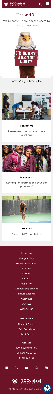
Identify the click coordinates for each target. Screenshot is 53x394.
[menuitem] (7, 368)
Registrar (26, 283)
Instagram (36, 368)
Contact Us (26, 125)
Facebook (7, 368)
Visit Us (26, 268)
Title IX (26, 303)
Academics (26, 177)
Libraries (26, 253)
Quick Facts (26, 334)
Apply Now (26, 309)
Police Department (26, 263)
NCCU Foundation (26, 329)
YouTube (26, 368)
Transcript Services (26, 288)
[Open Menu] (47, 4)
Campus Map (26, 258)
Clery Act (26, 298)
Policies (26, 278)
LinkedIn (46, 368)
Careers (26, 273)
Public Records (26, 293)
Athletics (26, 228)
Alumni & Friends (26, 324)
